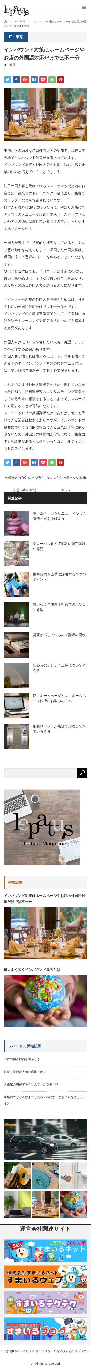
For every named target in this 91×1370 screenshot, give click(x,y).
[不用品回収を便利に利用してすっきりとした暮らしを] (17, 1204)
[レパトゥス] (31, 10)
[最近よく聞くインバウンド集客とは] (73, 1204)
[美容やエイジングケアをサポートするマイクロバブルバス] (45, 1175)
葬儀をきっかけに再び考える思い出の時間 (24, 479)
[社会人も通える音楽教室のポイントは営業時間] (17, 1175)
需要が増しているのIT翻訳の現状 (59, 635)
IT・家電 (9, 65)
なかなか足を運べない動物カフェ (66, 479)
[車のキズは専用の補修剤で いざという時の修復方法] (45, 1139)
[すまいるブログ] (45, 1342)
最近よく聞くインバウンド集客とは (32, 969)
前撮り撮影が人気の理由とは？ (25, 1072)
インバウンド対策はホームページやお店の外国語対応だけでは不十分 (44, 898)
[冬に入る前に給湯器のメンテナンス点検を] (73, 1175)
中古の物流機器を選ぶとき (22, 1059)
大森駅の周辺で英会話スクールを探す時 (31, 1084)
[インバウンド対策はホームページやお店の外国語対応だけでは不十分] (45, 1204)
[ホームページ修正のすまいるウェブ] (45, 1289)
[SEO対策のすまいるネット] (45, 1264)
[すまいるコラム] (45, 1316)
